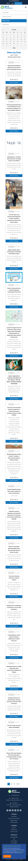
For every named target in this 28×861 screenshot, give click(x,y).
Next (18, 783)
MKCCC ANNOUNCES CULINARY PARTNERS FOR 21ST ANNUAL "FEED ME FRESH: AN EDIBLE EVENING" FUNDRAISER (14, 380)
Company (14, 825)
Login (12, 3)
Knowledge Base (14, 837)
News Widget (14, 841)
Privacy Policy (8, 859)
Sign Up (8, 3)
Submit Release (18, 3)
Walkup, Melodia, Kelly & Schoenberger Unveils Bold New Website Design (14, 251)
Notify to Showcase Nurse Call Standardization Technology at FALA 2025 (14, 290)
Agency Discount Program (14, 818)
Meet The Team (14, 831)
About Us (14, 827)
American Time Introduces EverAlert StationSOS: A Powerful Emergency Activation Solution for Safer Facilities (14, 411)
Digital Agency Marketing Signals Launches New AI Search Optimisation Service (14, 67)
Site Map (21, 859)
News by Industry (6, 16)
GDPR (21, 852)
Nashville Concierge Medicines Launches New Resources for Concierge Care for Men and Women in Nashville (14, 515)
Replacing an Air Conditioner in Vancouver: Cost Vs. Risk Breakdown (14, 607)
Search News (5, 24)
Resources (14, 834)
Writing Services (14, 820)
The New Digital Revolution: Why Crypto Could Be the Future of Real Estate (14, 491)
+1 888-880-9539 (15, 795)
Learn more (19, 851)
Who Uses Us (14, 829)
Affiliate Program (14, 822)
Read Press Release (14, 82)
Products (14, 814)
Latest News (5, 12)
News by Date (5, 20)
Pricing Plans (14, 816)
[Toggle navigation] (25, 7)
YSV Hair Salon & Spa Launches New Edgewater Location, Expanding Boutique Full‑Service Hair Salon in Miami (14, 218)
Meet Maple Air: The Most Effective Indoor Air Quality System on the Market (14, 159)
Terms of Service (15, 859)
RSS (14, 839)
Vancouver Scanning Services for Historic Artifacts (14, 578)
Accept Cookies (7, 856)
